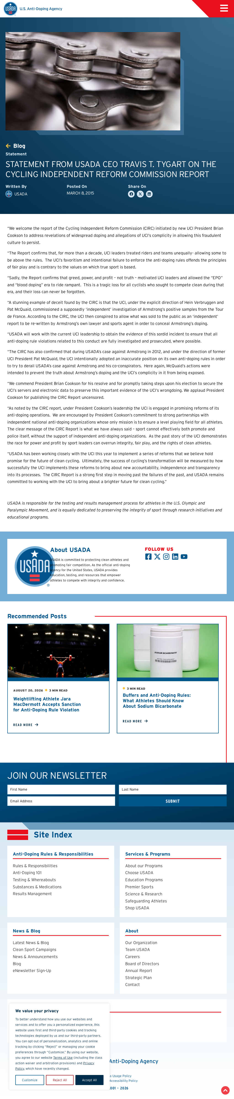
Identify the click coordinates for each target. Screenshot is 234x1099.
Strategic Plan (138, 977)
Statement (16, 153)
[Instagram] (166, 556)
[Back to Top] (225, 1090)
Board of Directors (142, 963)
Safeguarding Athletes (146, 901)
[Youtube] (184, 556)
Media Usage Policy (117, 1076)
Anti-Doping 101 (27, 872)
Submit (173, 801)
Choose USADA (139, 872)
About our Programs (143, 865)
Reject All (60, 1080)
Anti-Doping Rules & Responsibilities (53, 854)
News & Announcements (35, 956)
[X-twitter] (157, 556)
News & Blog (26, 931)
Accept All (89, 1080)
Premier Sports (139, 886)
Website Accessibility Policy (117, 1081)
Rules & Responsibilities (35, 865)
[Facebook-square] (148, 556)
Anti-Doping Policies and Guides (42, 1019)
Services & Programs (147, 854)
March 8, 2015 (80, 193)
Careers (132, 956)
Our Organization (141, 942)
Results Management (32, 893)
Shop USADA (137, 908)
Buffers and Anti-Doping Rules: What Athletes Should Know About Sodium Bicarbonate (157, 700)
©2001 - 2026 (117, 1088)
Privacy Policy (26, 1026)
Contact (132, 984)
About (131, 931)
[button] (131, 194)
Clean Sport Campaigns (34, 949)
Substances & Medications (37, 886)
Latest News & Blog (31, 942)
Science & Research (143, 894)
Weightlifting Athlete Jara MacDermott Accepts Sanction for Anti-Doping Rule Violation (47, 704)
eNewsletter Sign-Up (32, 970)
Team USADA (137, 949)
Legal (18, 1007)
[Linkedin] (175, 556)
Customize (29, 1080)
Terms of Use (63, 1057)
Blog (17, 963)
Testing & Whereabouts (34, 879)
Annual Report (138, 970)
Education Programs (144, 879)
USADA (20, 194)
